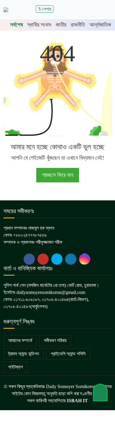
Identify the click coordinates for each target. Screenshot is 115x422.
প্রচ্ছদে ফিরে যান (57, 175)
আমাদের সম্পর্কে (20, 340)
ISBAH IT (77, 400)
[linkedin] (70, 259)
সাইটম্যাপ (15, 366)
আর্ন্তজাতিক (100, 25)
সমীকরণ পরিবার (55, 340)
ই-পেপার (44, 9)
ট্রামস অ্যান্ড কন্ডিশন (23, 353)
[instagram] (84, 259)
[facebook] (29, 259)
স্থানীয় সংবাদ (39, 25)
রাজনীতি (78, 25)
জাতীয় (61, 25)
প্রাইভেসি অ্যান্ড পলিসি (68, 353)
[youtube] (57, 259)
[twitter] (43, 259)
